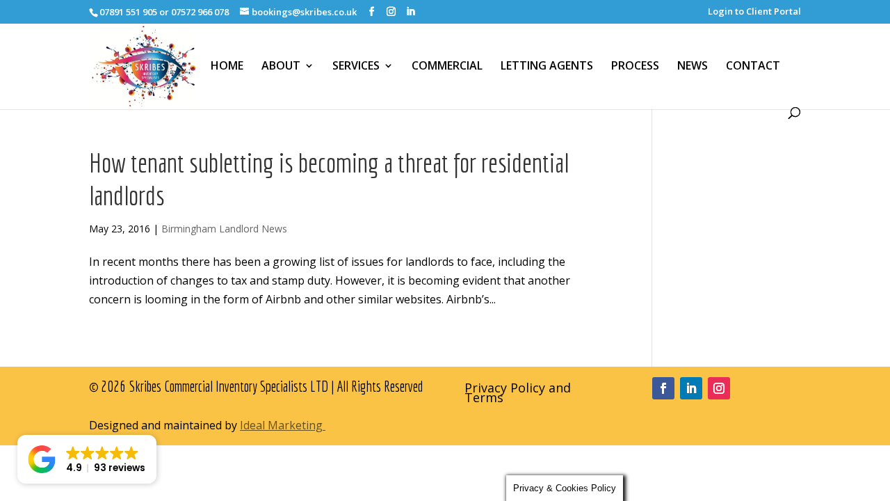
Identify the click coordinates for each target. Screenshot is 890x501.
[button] (86, 459)
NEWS (692, 65)
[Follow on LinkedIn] (691, 388)
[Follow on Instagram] (719, 388)
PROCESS (635, 65)
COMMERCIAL (447, 65)
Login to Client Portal (754, 12)
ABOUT (280, 65)
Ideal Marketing (282, 425)
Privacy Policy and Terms (517, 394)
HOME (227, 65)
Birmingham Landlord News (224, 228)
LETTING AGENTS (547, 65)
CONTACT (753, 65)
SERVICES (356, 65)
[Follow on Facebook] (663, 388)
